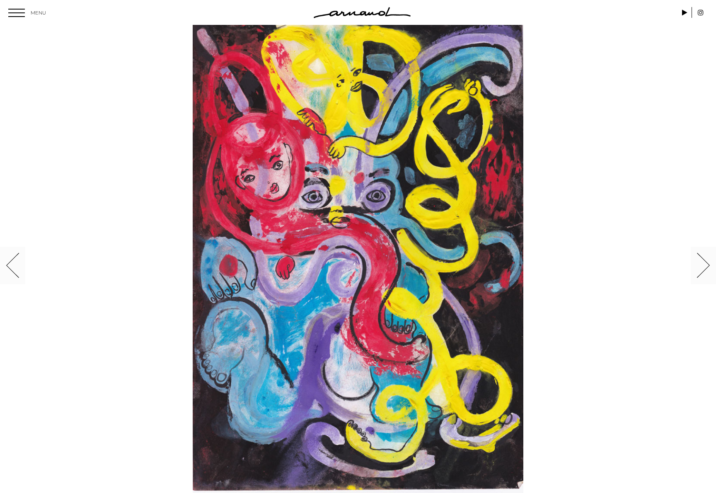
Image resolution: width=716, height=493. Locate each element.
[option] (358, 259)
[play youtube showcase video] (686, 13)
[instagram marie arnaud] (701, 13)
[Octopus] (358, 259)
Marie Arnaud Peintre (362, 12)
